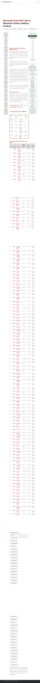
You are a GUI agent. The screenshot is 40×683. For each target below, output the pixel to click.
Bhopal (33, 40)
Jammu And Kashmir (32, 87)
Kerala (32, 93)
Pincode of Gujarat (6, 60)
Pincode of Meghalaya (6, 86)
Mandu (33, 47)
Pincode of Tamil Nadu (6, 103)
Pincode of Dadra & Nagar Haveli (6, 51)
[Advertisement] (20, 11)
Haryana (32, 80)
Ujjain (33, 56)
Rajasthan (32, 102)
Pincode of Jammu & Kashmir (6, 67)
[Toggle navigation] (38, 2)
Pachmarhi (32, 49)
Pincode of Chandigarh (6, 47)
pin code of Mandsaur (13, 107)
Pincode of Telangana (6, 105)
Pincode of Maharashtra (6, 82)
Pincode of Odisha (6, 92)
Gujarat (32, 78)
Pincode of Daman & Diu (6, 54)
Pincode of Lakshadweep (6, 77)
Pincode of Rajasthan (6, 99)
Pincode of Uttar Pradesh (6, 109)
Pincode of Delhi (6, 56)
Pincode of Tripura (6, 107)
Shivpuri (33, 54)
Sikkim (32, 104)
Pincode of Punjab (6, 97)
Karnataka (32, 91)
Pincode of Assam (6, 43)
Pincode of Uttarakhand (6, 111)
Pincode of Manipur (6, 84)
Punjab (32, 100)
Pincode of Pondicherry (6, 94)
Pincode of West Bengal (6, 113)
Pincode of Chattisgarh (6, 49)
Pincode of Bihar (6, 45)
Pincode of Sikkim (6, 101)
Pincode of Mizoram (6, 88)
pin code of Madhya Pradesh (14, 105)
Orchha (33, 51)
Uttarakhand (32, 108)
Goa (32, 76)
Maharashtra (32, 95)
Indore (33, 43)
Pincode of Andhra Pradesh (6, 37)
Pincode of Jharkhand (6, 70)
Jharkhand (32, 89)
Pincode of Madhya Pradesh (6, 79)
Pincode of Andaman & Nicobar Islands (6, 33)
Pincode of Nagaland (6, 90)
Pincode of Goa (6, 58)
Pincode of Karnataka (6, 72)
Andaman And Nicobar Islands (32, 67)
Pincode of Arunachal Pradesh (6, 40)
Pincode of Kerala (6, 74)
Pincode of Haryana (6, 62)
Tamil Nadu (32, 106)
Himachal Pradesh (32, 83)
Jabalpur (33, 45)
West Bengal (32, 113)
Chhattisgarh (32, 74)
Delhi (32, 64)
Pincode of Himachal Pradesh (6, 64)
